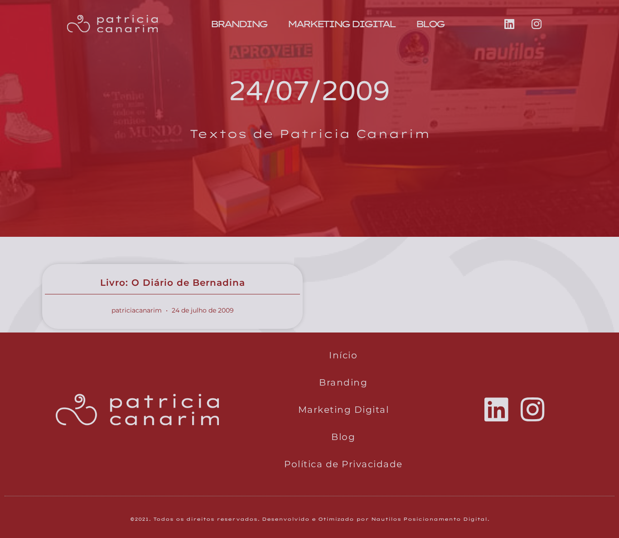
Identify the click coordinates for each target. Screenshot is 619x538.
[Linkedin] (509, 24)
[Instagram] (536, 24)
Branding (238, 23)
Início (343, 355)
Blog (430, 23)
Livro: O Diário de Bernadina (172, 282)
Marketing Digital (341, 23)
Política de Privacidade (343, 464)
